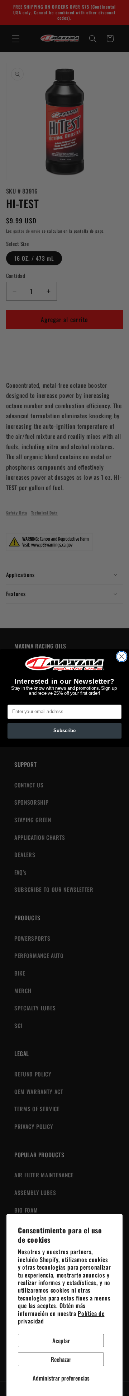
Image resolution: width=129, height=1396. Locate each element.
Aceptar (61, 1340)
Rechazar (61, 1359)
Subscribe (64, 730)
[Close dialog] (122, 656)
